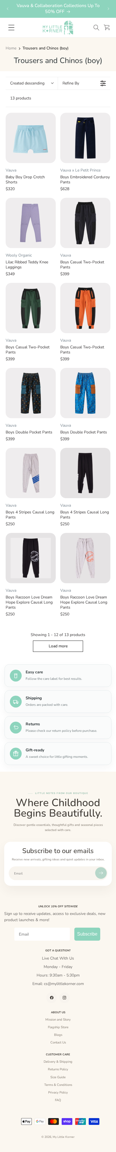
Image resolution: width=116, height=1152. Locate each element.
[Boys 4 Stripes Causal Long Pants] (31, 473)
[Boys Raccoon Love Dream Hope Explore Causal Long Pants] (31, 558)
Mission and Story (58, 1019)
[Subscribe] (101, 873)
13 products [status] (20, 98)
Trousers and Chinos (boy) (45, 48)
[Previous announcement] (7, 9)
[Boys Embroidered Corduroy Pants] (85, 138)
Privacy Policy (58, 1092)
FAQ (58, 1100)
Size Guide (58, 1077)
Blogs (58, 1034)
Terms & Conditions (58, 1084)
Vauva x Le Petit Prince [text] (80, 170)
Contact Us (58, 1042)
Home (11, 48)
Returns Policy (58, 1069)
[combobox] (31, 83)
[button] (96, 27)
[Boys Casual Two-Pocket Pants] (85, 223)
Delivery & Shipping (58, 1061)
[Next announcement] (108, 9)
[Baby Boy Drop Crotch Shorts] (31, 138)
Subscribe (87, 934)
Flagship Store (58, 1027)
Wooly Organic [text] (19, 255)
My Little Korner (64, 1137)
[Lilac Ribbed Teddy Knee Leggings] (31, 223)
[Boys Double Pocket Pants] (31, 393)
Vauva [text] (11, 170)
